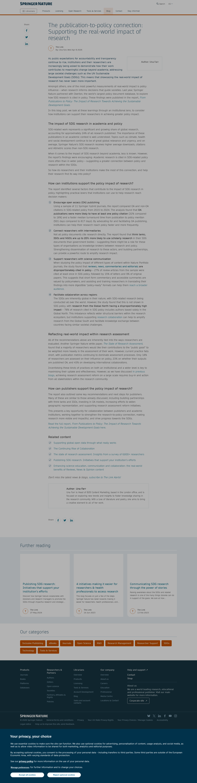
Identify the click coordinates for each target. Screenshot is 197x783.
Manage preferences (20, 767)
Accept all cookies (27, 775)
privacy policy (26, 761)
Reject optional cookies (64, 775)
